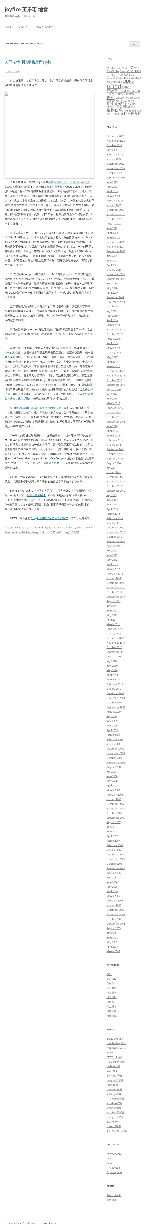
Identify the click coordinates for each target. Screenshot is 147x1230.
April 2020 (112, 292)
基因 (109, 101)
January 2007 (114, 850)
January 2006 (114, 905)
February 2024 (115, 154)
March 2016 (113, 403)
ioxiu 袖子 (112, 1071)
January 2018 (114, 352)
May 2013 (112, 504)
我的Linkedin (114, 1195)
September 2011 (116, 596)
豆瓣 (139, 110)
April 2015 (112, 431)
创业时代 (112, 988)
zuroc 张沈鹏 (114, 1126)
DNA (122, 71)
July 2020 (112, 283)
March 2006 (113, 896)
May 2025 (112, 150)
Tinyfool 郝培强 (115, 1098)
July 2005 (112, 932)
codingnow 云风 (116, 1048)
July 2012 (112, 550)
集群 (138, 113)
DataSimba (113, 71)
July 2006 (112, 877)
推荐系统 (130, 103)
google (112, 74)
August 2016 (114, 389)
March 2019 (113, 325)
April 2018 (112, 343)
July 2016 (112, 394)
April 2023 (112, 191)
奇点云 (123, 100)
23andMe (111, 68)
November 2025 (116, 140)
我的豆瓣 (112, 1200)
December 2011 (115, 582)
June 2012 (112, 555)
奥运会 (131, 100)
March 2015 (113, 435)
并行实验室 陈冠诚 (117, 1131)
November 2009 (116, 698)
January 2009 (114, 744)
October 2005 (114, 919)
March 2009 (113, 734)
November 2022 (116, 214)
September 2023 (116, 177)
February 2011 (115, 629)
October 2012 (114, 536)
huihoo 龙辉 (113, 1066)
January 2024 (114, 159)
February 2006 (115, 900)
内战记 (132, 94)
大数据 (116, 100)
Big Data (126, 68)
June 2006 (112, 882)
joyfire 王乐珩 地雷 (26, 9)
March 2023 (113, 196)
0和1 (35, 527)
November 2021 (116, 246)
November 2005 (116, 914)
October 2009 (114, 702)
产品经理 (123, 91)
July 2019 (112, 311)
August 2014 (114, 463)
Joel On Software (115, 78)
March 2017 (113, 366)
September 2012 (116, 541)
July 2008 (112, 771)
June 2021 (112, 256)
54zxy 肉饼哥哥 (115, 1038)
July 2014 (112, 467)
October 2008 (114, 757)
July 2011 (112, 606)
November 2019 (116, 302)
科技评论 (112, 1011)
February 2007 (115, 845)
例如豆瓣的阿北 (36, 495)
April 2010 (112, 675)
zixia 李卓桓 (113, 1121)
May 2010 (112, 670)
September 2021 (116, 251)
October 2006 (114, 863)
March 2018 (113, 348)
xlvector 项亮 (114, 1107)
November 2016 (116, 375)
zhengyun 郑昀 (115, 1117)
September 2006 (116, 868)
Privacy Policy (44, 27)
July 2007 (112, 827)
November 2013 (116, 481)
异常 (58, 532)
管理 (134, 110)
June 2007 (112, 831)
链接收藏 (112, 1015)
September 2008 (116, 762)
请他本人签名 (51, 463)
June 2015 (112, 426)
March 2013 (113, 513)
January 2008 (114, 799)
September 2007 (116, 817)
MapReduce (114, 81)
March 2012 (113, 569)
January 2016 (114, 412)
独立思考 (112, 1006)
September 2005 (116, 923)
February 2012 (115, 573)
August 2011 (114, 601)
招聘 (121, 103)
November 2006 (116, 859)
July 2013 (112, 495)
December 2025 (115, 136)
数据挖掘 (125, 106)
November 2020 (116, 274)
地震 (137, 98)
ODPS (128, 81)
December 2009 (115, 693)
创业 (111, 97)
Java (131, 75)
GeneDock (133, 71)
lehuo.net (129, 78)
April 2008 (112, 785)
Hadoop (123, 75)
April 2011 (112, 619)
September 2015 (116, 421)
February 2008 (115, 794)
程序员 (127, 110)
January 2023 (114, 205)
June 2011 (112, 610)
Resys (110, 1163)
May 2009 (112, 725)
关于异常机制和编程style (28, 62)
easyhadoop (114, 1154)
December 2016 (115, 371)
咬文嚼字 (112, 992)
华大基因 (120, 97)
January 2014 (114, 472)
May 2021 (112, 260)
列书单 (110, 983)
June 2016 (112, 398)
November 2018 (116, 329)
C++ (78, 527)
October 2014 (114, 454)
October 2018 (114, 334)
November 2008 (116, 753)
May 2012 (112, 559)
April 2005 (112, 946)
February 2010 (115, 684)
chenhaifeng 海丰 (116, 1043)
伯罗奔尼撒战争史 (117, 94)
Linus (68, 348)
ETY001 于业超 (115, 1057)
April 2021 (112, 265)
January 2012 (114, 578)
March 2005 (113, 951)
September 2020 (116, 279)
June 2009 (112, 721)
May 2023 (112, 186)
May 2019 (112, 315)
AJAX (119, 68)
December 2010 (115, 638)
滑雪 (133, 106)
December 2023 (115, 163)
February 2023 (115, 200)
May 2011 (112, 615)
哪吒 (132, 98)
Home (8, 27)
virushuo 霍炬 (114, 1103)
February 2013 (115, 518)
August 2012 (114, 546)
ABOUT (23, 27)
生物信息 (115, 110)
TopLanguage (114, 1172)
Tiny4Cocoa (113, 1167)
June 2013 (112, 500)
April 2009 (112, 730)
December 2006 (115, 854)
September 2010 (116, 652)
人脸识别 (135, 91)
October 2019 (114, 306)
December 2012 (115, 527)
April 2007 (112, 836)
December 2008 (115, 748)
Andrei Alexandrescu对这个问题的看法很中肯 (38, 407)
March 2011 (113, 624)
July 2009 (112, 716)
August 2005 (114, 928)
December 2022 (115, 209)
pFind (114, 86)
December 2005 (115, 909)
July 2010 (112, 661)
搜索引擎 (113, 106)
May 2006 (112, 886)
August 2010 (114, 656)
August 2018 (114, 338)
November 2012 (116, 532)
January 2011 (114, 633)
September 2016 (116, 384)
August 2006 (114, 873)
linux (138, 77)
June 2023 (112, 182)
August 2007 (114, 822)
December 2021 (115, 242)
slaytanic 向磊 (114, 1089)
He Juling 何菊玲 (116, 1061)
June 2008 (112, 776)
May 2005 (112, 942)
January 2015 (114, 444)
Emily (110, 1052)
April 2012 (112, 564)
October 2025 (114, 145)
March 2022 (113, 237)
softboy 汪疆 (114, 1094)
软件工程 (112, 114)
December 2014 (115, 449)
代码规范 (50, 532)
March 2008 (113, 790)
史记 (127, 98)
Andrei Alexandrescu (63, 527)
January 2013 (114, 523)
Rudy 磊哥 (112, 1084)
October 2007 (114, 813)
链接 (120, 114)
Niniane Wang (30, 532)
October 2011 (114, 592)
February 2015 (115, 440)
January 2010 (114, 688)
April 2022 (112, 232)
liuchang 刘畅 (114, 1075)
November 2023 (116, 168)
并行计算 (112, 103)
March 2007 (113, 840)
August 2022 (114, 223)
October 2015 (114, 417)
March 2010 (113, 679)
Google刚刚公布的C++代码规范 (49, 518)
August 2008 (114, 767)
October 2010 (114, 647)
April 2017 (112, 361)
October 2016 (114, 380)
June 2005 (112, 937)
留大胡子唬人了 (19, 219)
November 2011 (116, 587)
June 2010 (112, 665)
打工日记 (112, 997)
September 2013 (116, 490)
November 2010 (116, 642)
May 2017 (112, 357)
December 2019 (115, 297)
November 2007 (116, 808)
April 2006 (112, 891)
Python (126, 87)
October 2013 (114, 486)
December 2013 (115, 477)
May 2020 (112, 288)
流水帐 (110, 1002)
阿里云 (129, 113)
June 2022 (112, 228)
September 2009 (116, 707)
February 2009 (115, 739)
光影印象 (112, 979)
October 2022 (114, 219)
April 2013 (112, 509)
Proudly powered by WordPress (39, 1223)
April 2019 (112, 320)
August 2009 (114, 711)
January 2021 (114, 269)
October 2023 (114, 173)
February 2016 (115, 407)
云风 (59, 348)
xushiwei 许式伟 (116, 1112)
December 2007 (115, 804)
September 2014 (116, 458)
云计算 (112, 90)
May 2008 (112, 781)
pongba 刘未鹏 (115, 1080)
